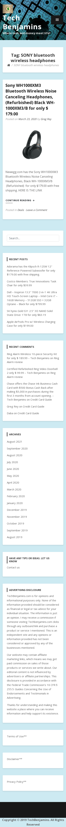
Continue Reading (19, 200)
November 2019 (17, 516)
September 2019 (17, 530)
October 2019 (15, 523)
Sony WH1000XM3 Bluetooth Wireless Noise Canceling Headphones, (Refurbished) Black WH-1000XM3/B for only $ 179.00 (30, 99)
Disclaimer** (14, 759)
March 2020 (14, 489)
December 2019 (17, 510)
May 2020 (13, 475)
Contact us (13, 567)
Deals (20, 210)
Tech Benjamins (22, 22)
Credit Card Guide (41, 399)
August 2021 (14, 441)
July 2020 (12, 462)
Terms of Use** (17, 736)
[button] (57, 20)
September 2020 (17, 448)
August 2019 (14, 537)
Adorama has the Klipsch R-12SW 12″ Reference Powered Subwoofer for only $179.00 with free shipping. (31, 270)
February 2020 (16, 496)
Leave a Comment (36, 210)
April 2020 (13, 482)
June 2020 (13, 469)
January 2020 (15, 503)
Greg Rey (46, 119)
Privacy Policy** (16, 781)
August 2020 (14, 455)
